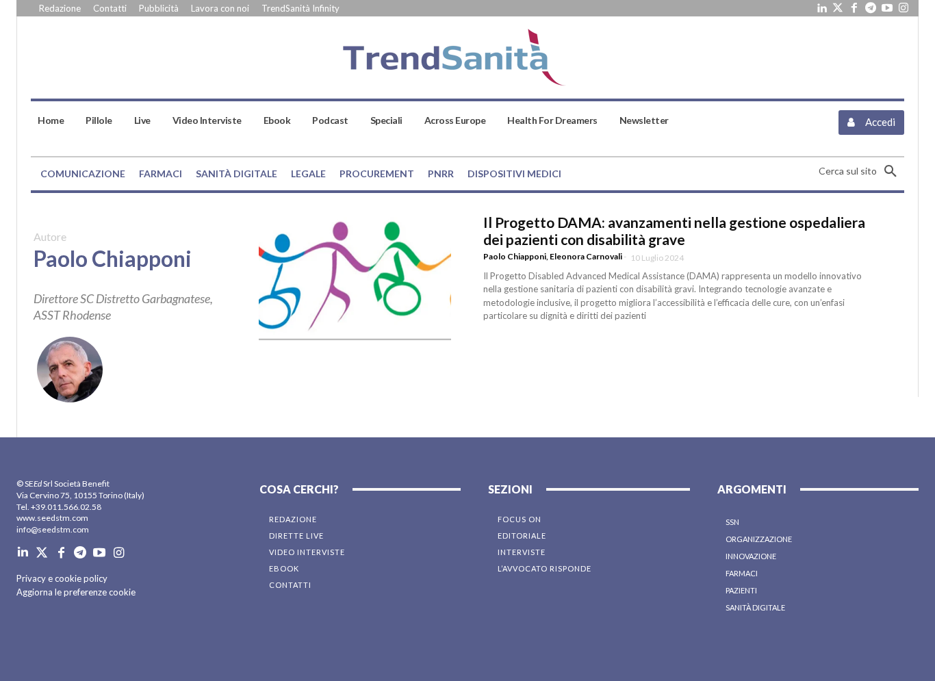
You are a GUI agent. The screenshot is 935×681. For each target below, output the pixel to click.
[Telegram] (870, 8)
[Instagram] (903, 8)
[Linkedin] (821, 8)
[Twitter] (838, 8)
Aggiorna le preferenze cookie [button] (76, 592)
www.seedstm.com (52, 518)
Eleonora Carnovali (586, 256)
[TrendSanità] (467, 57)
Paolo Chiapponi (514, 256)
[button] (861, 171)
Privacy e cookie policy (61, 578)
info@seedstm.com (52, 529)
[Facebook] (854, 8)
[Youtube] (887, 8)
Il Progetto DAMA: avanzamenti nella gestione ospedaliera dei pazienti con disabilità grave (674, 231)
